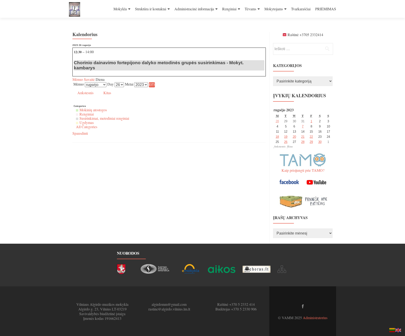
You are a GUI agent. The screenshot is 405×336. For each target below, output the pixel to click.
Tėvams (250, 8)
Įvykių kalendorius (299, 95)
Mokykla (120, 8)
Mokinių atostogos (93, 109)
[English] (398, 329)
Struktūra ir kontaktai (150, 8)
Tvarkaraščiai (301, 8)
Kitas (107, 93)
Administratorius (315, 317)
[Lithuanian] (392, 329)
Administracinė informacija (194, 8)
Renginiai (229, 8)
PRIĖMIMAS (325, 8)
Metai (129, 84)
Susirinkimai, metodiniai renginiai (104, 118)
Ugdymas (86, 122)
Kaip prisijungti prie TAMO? (302, 170)
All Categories (86, 126)
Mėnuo (77, 79)
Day (110, 84)
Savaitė (89, 79)
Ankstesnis (85, 93)
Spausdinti (80, 133)
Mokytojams (273, 8)
